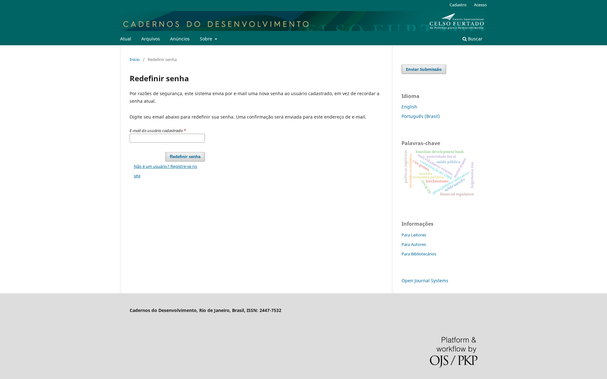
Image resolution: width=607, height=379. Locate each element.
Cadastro (458, 5)
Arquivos (150, 39)
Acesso (480, 5)
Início (135, 59)
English (409, 107)
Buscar (474, 39)
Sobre (206, 39)
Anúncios (180, 39)
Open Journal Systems (425, 281)
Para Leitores (414, 235)
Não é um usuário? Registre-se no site (165, 171)
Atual (125, 39)
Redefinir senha (185, 156)
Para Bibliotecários (419, 254)
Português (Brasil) (421, 116)
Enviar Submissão (424, 69)
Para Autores (414, 244)
